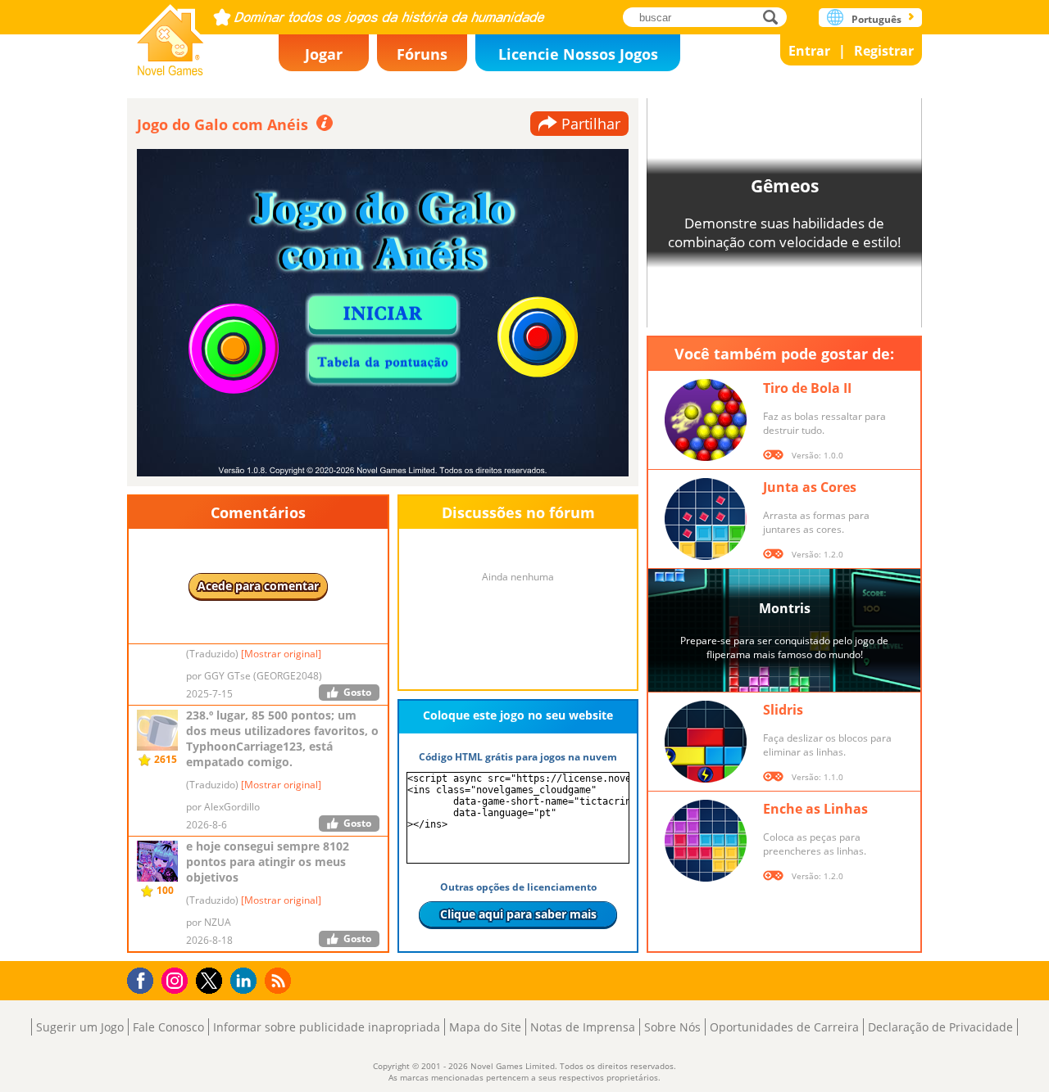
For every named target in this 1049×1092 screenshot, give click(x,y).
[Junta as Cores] (706, 519)
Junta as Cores (809, 487)
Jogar (324, 54)
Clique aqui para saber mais (518, 914)
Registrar (884, 51)
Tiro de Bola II (807, 388)
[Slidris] (706, 742)
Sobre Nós (672, 1027)
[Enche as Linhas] (706, 841)
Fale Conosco (168, 1027)
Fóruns (422, 54)
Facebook (144, 979)
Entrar (809, 51)
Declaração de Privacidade (940, 1027)
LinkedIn (246, 981)
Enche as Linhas (815, 809)
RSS (279, 980)
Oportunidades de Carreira (784, 1027)
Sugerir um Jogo (80, 1027)
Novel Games (170, 34)
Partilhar (590, 123)
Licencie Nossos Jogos (578, 54)
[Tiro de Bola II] (706, 420)
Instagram (177, 979)
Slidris (783, 710)
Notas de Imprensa (582, 1027)
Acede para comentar (258, 585)
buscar (775, 17)
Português (876, 19)
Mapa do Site (485, 1027)
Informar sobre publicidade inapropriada (326, 1027)
